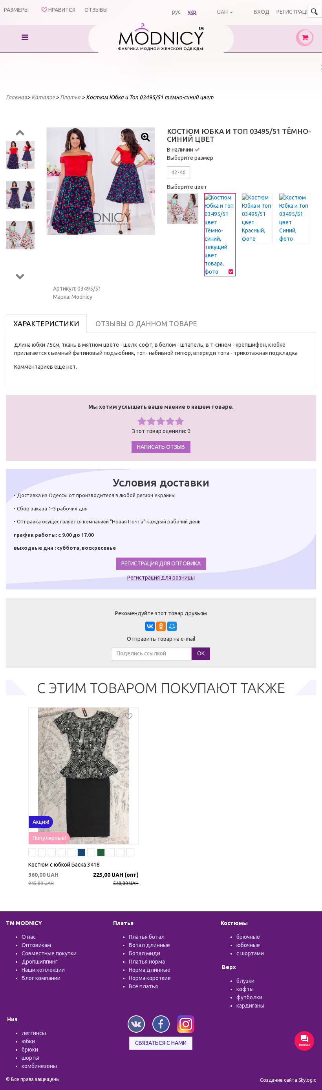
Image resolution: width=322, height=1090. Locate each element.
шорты (30, 1058)
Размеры (16, 10)
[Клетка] (130, 854)
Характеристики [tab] (46, 323)
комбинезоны (39, 1066)
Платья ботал (147, 937)
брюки (30, 1049)
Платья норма (147, 961)
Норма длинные (149, 970)
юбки (28, 1041)
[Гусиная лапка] (42, 854)
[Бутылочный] (101, 854)
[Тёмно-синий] (81, 854)
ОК (201, 653)
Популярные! (49, 838)
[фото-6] (91, 854)
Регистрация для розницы (161, 577)
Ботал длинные (149, 945)
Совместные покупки (49, 953)
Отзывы (96, 10)
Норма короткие (150, 978)
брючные (248, 937)
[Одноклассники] (161, 626)
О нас (29, 937)
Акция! (41, 822)
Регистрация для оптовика (161, 563)
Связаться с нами (161, 1043)
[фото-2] (120, 854)
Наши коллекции (43, 970)
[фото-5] (62, 854)
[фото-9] (71, 854)
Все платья (143, 986)
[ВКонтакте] (150, 626)
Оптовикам (36, 945)
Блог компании (41, 978)
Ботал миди (144, 953)
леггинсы (34, 1033)
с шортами (250, 953)
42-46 (178, 172)
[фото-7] (111, 854)
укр (192, 12)
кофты (245, 989)
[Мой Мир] (172, 626)
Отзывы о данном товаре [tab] (146, 323)
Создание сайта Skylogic (288, 1080)
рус (176, 12)
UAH (222, 12)
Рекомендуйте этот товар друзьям (161, 613)
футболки (249, 997)
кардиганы (250, 1005)
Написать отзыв (161, 447)
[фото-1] (32, 854)
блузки (245, 981)
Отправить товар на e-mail (161, 639)
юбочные (248, 945)
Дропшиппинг (40, 961)
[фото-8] (52, 854)
